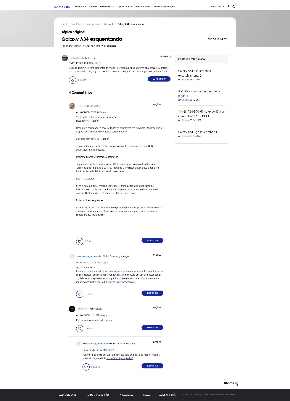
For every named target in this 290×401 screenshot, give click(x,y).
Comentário (159, 79)
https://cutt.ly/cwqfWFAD (122, 282)
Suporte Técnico (124, 6)
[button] (165, 56)
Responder (152, 240)
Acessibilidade (67, 395)
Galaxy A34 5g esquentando (196, 132)
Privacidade (126, 395)
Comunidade (80, 6)
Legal (146, 395)
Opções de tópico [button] (217, 38)
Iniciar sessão (217, 6)
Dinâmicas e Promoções (164, 6)
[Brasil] (62, 6)
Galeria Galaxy (107, 6)
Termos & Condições (98, 395)
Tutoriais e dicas (142, 6)
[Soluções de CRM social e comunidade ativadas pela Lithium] (231, 382)
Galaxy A (96, 63)
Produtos (93, 6)
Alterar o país (167, 395)
